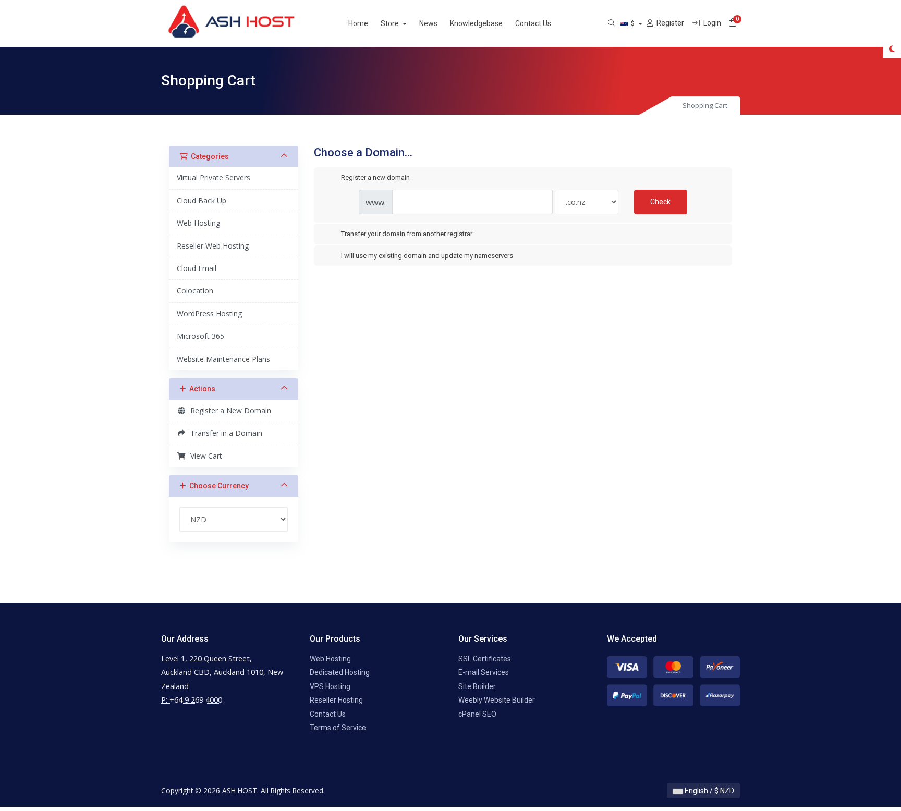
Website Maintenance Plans (223, 359)
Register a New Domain (228, 410)
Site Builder (477, 686)
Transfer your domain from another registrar (406, 234)
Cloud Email (196, 268)
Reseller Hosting (336, 700)
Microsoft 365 (200, 336)
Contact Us (533, 23)
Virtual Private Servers (213, 177)
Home (358, 23)
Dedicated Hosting (340, 672)
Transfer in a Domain (224, 433)
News (428, 23)
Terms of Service (338, 727)
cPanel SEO (477, 714)
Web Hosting (198, 223)
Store (390, 23)
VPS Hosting (330, 686)
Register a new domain (375, 177)
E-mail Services (483, 672)
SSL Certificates (484, 659)
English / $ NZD (708, 791)
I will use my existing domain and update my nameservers (427, 256)
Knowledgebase (476, 23)
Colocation (195, 291)
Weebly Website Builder (496, 700)
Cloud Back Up (201, 200)
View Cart (204, 456)
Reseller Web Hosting (213, 246)
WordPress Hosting (209, 313)
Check (660, 202)
